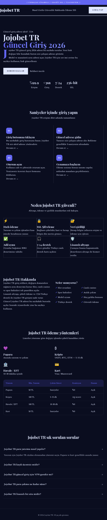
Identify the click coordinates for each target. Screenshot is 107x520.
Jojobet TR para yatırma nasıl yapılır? (54, 449)
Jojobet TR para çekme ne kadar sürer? (53, 484)
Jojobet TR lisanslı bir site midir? (53, 494)
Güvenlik (49, 10)
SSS (74, 10)
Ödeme (68, 10)
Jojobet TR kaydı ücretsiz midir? (53, 464)
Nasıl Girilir (38, 10)
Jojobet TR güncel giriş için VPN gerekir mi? (53, 474)
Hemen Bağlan (15, 71)
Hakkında (60, 10)
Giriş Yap (97, 10)
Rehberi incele (37, 71)
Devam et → (12, 148)
